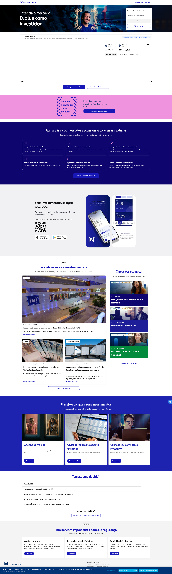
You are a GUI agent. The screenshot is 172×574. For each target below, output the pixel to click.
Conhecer (29, 461)
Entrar (139, 21)
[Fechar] (169, 570)
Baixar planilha (74, 461)
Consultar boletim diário (98, 87)
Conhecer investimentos (99, 111)
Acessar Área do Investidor (86, 175)
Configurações (111, 570)
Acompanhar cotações (74, 87)
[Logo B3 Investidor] (28, 2)
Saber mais (29, 553)
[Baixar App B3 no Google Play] (59, 237)
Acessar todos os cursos (129, 363)
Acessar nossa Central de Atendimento (86, 516)
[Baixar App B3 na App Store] (42, 237)
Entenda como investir (142, 2)
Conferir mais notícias (64, 388)
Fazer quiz (115, 461)
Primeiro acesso (139, 26)
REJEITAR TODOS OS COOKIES (128, 570)
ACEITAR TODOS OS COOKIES (148, 570)
